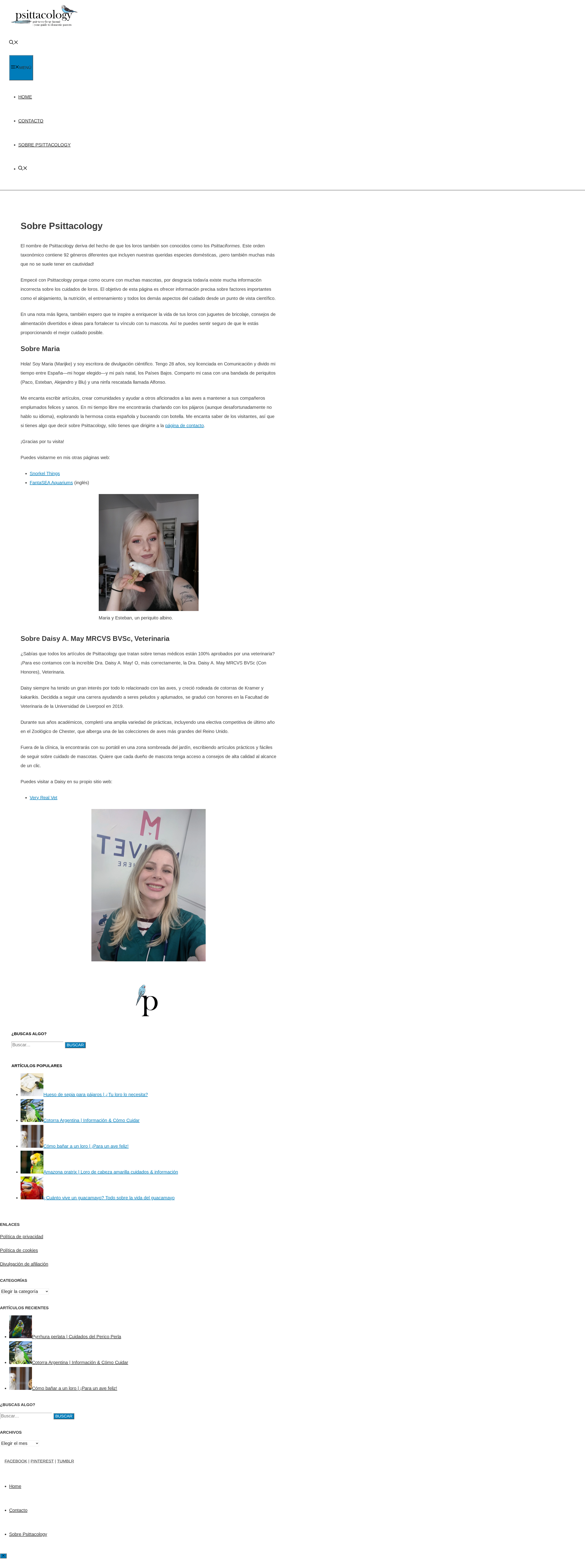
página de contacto (184, 425)
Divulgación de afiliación (24, 1264)
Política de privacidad (21, 1236)
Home (25, 96)
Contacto (30, 120)
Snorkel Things (45, 473)
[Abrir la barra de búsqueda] (13, 42)
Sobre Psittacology (44, 144)
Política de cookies (19, 1250)
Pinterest (42, 1461)
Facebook (16, 1461)
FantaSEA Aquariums (51, 482)
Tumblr (65, 1461)
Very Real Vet (43, 797)
